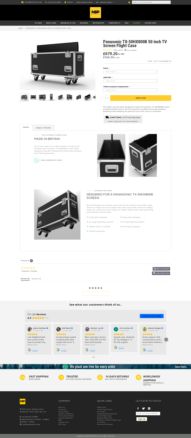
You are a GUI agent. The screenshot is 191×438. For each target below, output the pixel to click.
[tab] (26, 127)
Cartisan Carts (63, 422)
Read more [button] (33, 344)
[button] (105, 2)
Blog (60, 420)
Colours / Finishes (43, 128)
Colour (106, 68)
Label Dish (107, 77)
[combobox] (151, 2)
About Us (61, 407)
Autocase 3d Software (105, 424)
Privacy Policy (63, 412)
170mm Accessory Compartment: (116, 86)
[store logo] (95, 12)
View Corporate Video (51, 160)
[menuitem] (38, 23)
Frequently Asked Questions (107, 414)
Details (26, 127)
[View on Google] (30, 329)
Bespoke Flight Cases (104, 418)
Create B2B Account (84, 2)
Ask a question (132, 50)
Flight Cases (101, 407)
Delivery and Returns (66, 414)
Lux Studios (101, 422)
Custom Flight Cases (104, 416)
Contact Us (62, 409)
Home (20, 28)
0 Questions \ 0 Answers (29, 271)
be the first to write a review (96, 293)
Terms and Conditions (66, 416)
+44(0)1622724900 (54, 2)
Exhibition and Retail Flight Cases (109, 420)
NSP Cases (62, 424)
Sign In (70, 2)
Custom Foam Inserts (104, 409)
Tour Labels (101, 412)
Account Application (65, 418)
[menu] (95, 23)
